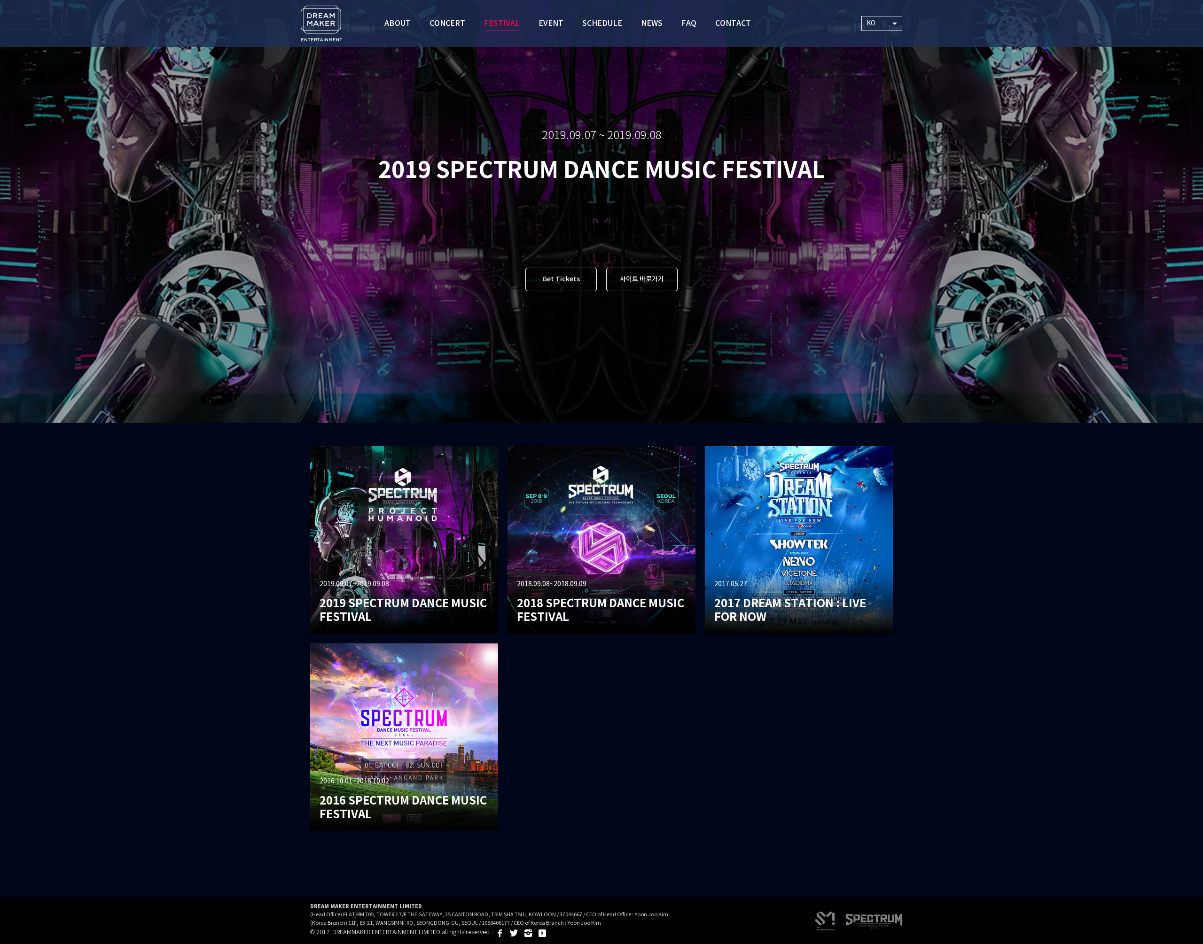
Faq (688, 23)
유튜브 (542, 933)
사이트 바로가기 (642, 279)
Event (551, 23)
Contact (733, 23)
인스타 (528, 933)
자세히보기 (404, 540)
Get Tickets (561, 279)
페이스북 (500, 933)
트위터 (514, 933)
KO (871, 23)
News (652, 23)
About (397, 23)
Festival (502, 23)
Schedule (602, 23)
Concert (447, 23)
